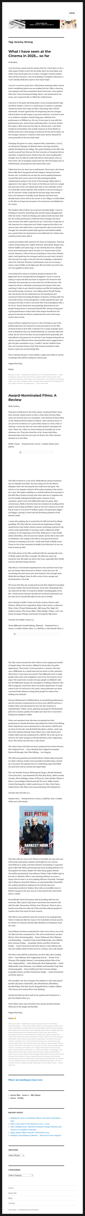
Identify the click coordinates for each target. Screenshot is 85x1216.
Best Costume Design (49, 1030)
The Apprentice (29, 383)
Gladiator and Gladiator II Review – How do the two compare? (35, 1135)
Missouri (47, 1052)
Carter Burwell (58, 1037)
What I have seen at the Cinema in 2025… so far (29, 1124)
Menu (72, 13)
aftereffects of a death (21, 1028)
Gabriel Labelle (41, 377)
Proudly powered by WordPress (28, 1210)
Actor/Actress (26, 375)
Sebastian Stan (49, 381)
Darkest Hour (42, 1041)
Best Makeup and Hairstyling (24, 1032)
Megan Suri (12, 381)
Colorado (18, 1041)
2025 (60, 375)
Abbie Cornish (41, 1026)
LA (34, 1050)
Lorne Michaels (50, 379)
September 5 (59, 381)
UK (57, 1060)
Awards (39, 1024)
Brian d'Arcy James (19, 1037)
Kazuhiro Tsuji (55, 1047)
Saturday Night (38, 381)
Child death (12, 1039)
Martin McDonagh (20, 1052)
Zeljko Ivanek (51, 1063)
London (45, 1050)
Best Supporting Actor (49, 1034)
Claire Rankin (31, 1039)
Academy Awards (52, 1026)
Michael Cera (31, 1052)
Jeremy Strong (18, 379)
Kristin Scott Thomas (25, 1050)
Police (46, 1054)
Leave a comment (42, 383)
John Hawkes (26, 1047)
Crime (24, 1041)
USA (59, 1060)
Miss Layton (40, 1052)
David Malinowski (54, 1041)
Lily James (38, 1050)
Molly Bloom (55, 1052)
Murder (20, 1054)
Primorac (28, 1056)
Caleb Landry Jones (45, 1037)
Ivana (32, 1045)
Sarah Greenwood (36, 1058)
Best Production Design (33, 1034)
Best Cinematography (33, 1030)
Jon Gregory (36, 1047)
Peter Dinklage (34, 1054)
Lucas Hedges (53, 1050)
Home (11, 1188)
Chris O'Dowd (21, 1039)
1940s (25, 1026)
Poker (42, 1054)
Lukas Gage (60, 379)
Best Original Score (40, 1032)
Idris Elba (26, 1045)
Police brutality (54, 1054)
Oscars (26, 1054)
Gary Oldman (41, 1043)
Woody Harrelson (27, 1063)
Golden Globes (52, 1043)
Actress (10, 1028)
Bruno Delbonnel (32, 1037)
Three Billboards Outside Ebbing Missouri (41, 1060)
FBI (21, 1043)
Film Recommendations (49, 375)
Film (38, 375)
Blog (10, 1198)
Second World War (49, 1058)
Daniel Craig (21, 377)
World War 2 (37, 1063)
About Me (12, 1193)
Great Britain (18, 1045)
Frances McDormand (29, 1043)
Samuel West (25, 1058)
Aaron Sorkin (31, 1026)
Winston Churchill (14, 1063)
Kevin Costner (13, 1050)
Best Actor (50, 1028)
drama (17, 1043)
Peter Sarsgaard (22, 381)
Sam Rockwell (55, 1056)
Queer (30, 381)
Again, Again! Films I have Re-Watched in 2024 (29, 1132)
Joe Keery (18, 1047)
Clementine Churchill (53, 1039)
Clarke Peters (41, 1039)
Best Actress (58, 1028)
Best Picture (21, 1034)
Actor (61, 1026)
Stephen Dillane (20, 1060)
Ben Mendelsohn (40, 1028)
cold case (11, 1041)
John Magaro (28, 379)
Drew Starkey (30, 377)
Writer (44, 1063)
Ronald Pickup (36, 1056)
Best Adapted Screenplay (17, 1030)
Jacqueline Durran (41, 1045)
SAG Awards (46, 1056)
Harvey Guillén (52, 377)
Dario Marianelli (32, 1041)
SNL (9, 383)
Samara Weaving (14, 1058)
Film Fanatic (12, 1210)
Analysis (33, 375)
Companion (12, 377)
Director (45, 1024)
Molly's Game (12, 1054)
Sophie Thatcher (17, 383)
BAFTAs (31, 1028)
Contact (11, 1203)
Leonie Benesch (38, 379)
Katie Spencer (45, 1047)
